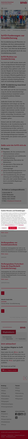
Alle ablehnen (12, 228)
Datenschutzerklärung (10, 225)
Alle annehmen (22, 228)
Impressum (21, 225)
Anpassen (4, 228)
